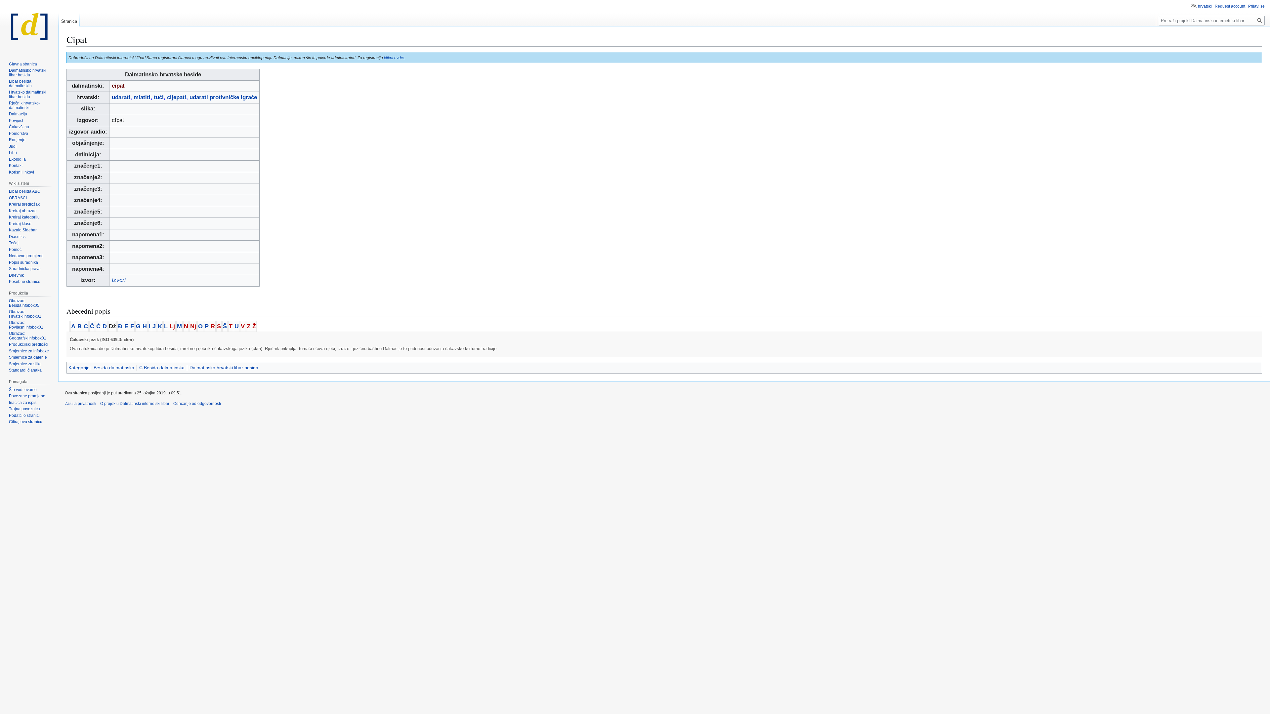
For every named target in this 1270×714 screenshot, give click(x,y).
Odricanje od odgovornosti (197, 403)
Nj (193, 326)
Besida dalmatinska (114, 367)
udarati (121, 97)
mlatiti (142, 97)
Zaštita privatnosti (80, 403)
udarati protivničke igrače (223, 97)
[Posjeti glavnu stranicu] (29, 26)
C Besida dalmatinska (162, 367)
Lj (172, 326)
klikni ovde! (394, 58)
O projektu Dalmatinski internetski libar (134, 403)
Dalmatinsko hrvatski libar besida (224, 367)
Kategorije (79, 367)
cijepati (176, 97)
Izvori (119, 280)
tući (159, 97)
